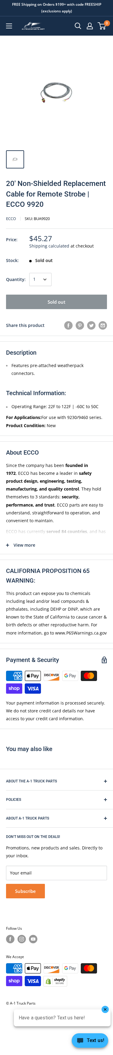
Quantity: (16, 279)
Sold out (56, 302)
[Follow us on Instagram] (21, 939)
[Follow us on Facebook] (10, 939)
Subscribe (25, 891)
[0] (102, 26)
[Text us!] (90, 1042)
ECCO (11, 218)
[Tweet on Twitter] (91, 325)
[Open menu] (9, 26)
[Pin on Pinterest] (80, 325)
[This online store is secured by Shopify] (55, 981)
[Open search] (78, 26)
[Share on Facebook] (68, 325)
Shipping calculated (49, 246)
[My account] (90, 26)
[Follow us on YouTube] (33, 939)
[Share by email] (103, 325)
